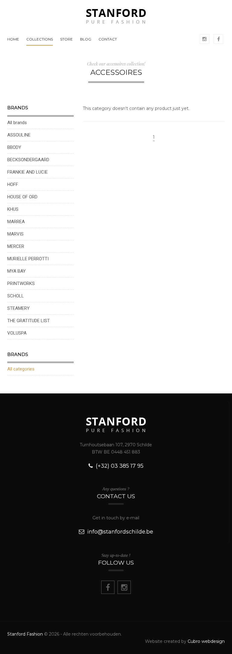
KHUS (12, 209)
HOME (13, 39)
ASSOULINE (19, 135)
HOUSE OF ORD (22, 197)
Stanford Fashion (25, 634)
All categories (20, 369)
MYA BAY (16, 271)
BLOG (85, 39)
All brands (17, 122)
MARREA (16, 221)
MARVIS (15, 234)
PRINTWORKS (21, 283)
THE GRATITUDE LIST (28, 320)
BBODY (14, 147)
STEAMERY (18, 308)
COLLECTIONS (39, 39)
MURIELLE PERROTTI (28, 258)
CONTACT (107, 39)
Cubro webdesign (206, 641)
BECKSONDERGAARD (28, 159)
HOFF (12, 184)
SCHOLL (15, 296)
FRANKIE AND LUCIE (27, 172)
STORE (66, 39)
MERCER (15, 246)
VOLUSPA (17, 333)
